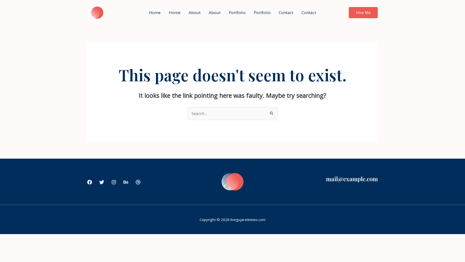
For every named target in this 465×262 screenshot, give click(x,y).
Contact (286, 12)
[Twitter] (101, 182)
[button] (363, 12)
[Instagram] (113, 182)
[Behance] (126, 182)
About (195, 12)
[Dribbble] (138, 182)
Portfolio (237, 12)
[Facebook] (89, 182)
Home (155, 12)
